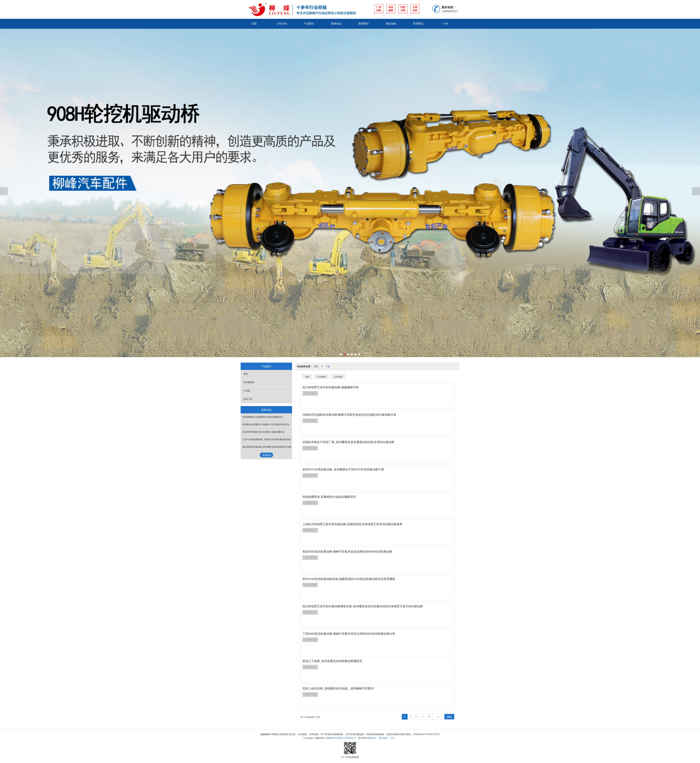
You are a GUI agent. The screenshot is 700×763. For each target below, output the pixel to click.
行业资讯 (321, 376)
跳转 (449, 716)
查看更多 (266, 455)
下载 (328, 366)
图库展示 (364, 23)
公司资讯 (338, 376)
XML (392, 738)
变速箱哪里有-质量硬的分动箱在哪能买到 (262, 417)
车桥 (245, 374)
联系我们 (418, 23)
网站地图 (383, 738)
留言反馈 (391, 23)
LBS (445, 23)
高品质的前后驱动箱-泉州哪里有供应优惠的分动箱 (266, 447)
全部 (307, 376)
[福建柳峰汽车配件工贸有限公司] (341, 9)
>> (422, 716)
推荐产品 (247, 399)
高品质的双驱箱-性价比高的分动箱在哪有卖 (263, 432)
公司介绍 (282, 23)
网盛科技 (372, 738)
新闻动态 (336, 23)
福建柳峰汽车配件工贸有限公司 (340, 738)
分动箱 (246, 390)
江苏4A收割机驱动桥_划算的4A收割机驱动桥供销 (266, 439)
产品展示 (309, 23)
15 (429, 716)
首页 (254, 23)
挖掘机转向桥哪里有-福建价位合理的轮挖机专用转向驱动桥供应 (267, 424)
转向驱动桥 (248, 382)
